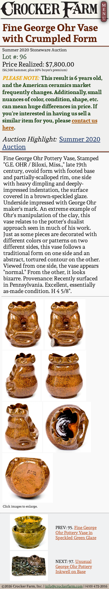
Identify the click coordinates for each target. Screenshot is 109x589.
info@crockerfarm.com (64, 586)
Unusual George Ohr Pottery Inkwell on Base (74, 566)
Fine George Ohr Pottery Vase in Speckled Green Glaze (76, 532)
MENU (104, 12)
